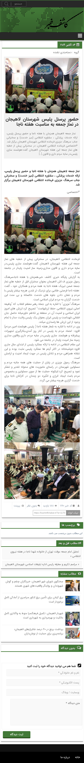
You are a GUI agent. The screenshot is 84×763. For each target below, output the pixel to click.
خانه (77, 757)
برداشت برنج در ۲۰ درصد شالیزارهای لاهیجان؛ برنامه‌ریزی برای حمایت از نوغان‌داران (38, 631)
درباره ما (65, 757)
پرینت (18, 506)
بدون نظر (32, 506)
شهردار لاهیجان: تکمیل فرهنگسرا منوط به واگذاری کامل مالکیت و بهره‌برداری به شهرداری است (33, 615)
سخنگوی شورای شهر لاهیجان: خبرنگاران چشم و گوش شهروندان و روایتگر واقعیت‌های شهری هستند (34, 583)
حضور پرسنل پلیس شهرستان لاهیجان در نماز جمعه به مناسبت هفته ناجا (42, 122)
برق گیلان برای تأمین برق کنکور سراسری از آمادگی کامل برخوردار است (33, 599)
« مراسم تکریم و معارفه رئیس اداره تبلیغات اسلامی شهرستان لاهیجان (42, 564)
